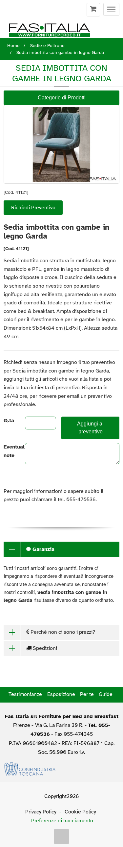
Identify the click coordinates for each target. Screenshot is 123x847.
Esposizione (61, 694)
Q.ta (9, 420)
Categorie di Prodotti (62, 97)
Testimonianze (25, 694)
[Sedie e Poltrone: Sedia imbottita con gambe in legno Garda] (61, 144)
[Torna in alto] (61, 836)
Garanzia (42, 549)
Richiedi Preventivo (33, 207)
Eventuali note (9, 451)
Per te (87, 694)
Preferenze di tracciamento (62, 820)
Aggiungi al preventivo (90, 428)
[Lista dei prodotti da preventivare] (93, 10)
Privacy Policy (40, 811)
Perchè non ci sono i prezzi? (62, 632)
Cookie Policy (80, 811)
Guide (106, 694)
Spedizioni (44, 648)
